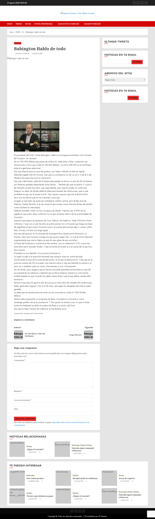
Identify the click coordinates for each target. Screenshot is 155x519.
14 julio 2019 (32, 499)
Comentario (20, 360)
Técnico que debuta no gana (40, 496)
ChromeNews (89, 516)
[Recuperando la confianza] (63, 478)
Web (16, 409)
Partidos (75, 475)
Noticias (17, 43)
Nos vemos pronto (35, 478)
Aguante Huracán (92, 24)
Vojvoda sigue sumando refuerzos (83, 449)
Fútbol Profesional (43, 24)
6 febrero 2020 (33, 481)
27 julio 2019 (124, 481)
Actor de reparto (127, 478)
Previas (121, 475)
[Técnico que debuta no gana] (17, 496)
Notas (28, 24)
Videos (19, 24)
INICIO (9, 24)
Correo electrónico (23, 400)
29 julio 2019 (79, 481)
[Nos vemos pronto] (17, 478)
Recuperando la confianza (85, 478)
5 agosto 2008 (37, 54)
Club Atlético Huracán (68, 24)
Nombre (18, 391)
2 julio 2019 (32, 452)
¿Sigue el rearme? (35, 449)
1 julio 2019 (77, 453)
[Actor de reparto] (109, 478)
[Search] (146, 24)
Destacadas (76, 445)
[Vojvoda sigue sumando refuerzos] (62, 449)
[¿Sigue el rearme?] (17, 449)
